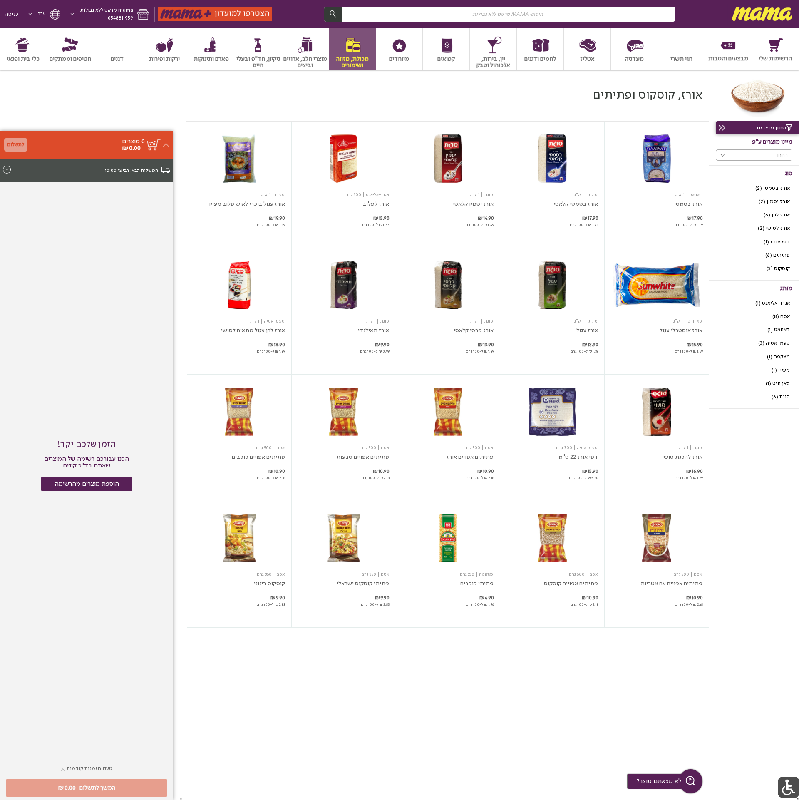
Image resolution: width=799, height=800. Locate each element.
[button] (110, 14)
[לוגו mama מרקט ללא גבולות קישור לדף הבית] (761, 14)
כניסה (11, 14)
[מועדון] (215, 14)
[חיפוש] (333, 14)
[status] (133, 141)
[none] (657, 185)
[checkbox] (754, 188)
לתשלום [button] (15, 144)
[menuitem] (775, 49)
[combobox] (499, 14)
